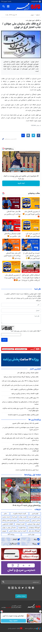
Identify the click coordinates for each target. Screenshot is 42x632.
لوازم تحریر (35, 513)
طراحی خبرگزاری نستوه (31, 628)
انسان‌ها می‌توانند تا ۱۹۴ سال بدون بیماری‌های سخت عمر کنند (20, 381)
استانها (38, 15)
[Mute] (7, 170)
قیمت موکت (22, 517)
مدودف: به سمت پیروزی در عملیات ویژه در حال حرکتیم (21, 434)
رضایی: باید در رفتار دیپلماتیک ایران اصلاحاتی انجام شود (22, 455)
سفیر (5, 513)
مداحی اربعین (36, 520)
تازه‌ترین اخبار (35, 368)
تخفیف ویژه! (13, 621)
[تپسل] (3, 149)
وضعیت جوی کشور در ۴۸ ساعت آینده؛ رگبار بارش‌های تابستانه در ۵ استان (20, 439)
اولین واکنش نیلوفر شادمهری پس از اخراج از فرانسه (23, 415)
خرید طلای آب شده (34, 517)
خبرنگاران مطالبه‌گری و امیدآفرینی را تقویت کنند (24, 389)
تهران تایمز (31, 534)
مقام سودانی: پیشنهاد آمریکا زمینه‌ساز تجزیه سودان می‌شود (21, 377)
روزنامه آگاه (11, 534)
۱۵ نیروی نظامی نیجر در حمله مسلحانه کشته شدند (23, 398)
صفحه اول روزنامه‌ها (32, 474)
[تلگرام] (33, 588)
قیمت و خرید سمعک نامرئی (17, 531)
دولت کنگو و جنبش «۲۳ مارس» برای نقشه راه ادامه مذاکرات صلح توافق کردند (20, 409)
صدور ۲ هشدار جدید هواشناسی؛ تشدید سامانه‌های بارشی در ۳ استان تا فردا (20, 428)
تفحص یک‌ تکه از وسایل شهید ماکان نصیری (25, 423)
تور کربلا (14, 517)
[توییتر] (22, 588)
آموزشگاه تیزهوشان (34, 527)
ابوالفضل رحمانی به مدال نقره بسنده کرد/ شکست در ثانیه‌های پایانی (20, 464)
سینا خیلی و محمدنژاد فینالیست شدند (27, 470)
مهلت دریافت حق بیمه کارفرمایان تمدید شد (25, 444)
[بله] (29, 588)
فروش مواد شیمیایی (33, 524)
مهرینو (4, 531)
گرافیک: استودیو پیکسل (14, 628)
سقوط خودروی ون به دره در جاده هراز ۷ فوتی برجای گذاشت (20, 459)
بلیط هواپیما (22, 527)
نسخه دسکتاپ (21, 596)
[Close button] (40, 611)
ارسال (4, 340)
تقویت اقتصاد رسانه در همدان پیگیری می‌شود (24, 393)
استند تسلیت (6, 517)
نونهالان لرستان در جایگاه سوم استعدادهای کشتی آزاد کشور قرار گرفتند (20, 450)
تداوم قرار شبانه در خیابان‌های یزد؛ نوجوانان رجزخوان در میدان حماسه (20, 403)
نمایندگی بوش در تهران (9, 527)
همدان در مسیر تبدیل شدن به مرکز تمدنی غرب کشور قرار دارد (20, 385)
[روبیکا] (19, 588)
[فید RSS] (15, 588)
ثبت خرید (21, 183)
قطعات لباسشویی (7, 524)
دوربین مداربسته (24, 520)
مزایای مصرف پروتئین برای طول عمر (27, 373)
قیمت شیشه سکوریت (19, 513)
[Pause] (4, 170)
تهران (32, 15)
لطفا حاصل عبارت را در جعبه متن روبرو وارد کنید (26, 331)
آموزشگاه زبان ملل (34, 531)
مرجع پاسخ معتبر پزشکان (9, 520)
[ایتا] (9, 588)
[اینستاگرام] (26, 588)
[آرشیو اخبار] (12, 588)
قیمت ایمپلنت (20, 524)
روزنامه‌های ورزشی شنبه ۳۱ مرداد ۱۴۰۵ (27, 505)
